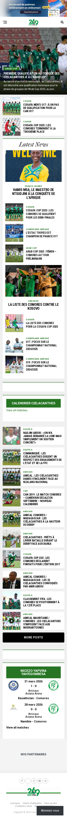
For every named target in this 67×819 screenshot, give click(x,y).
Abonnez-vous (50, 810)
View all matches (17, 410)
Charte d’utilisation (32, 803)
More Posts (33, 637)
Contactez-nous (23, 806)
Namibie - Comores (34, 721)
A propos (15, 803)
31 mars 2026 (33, 681)
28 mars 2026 (33, 704)
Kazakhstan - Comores (33, 698)
